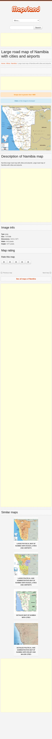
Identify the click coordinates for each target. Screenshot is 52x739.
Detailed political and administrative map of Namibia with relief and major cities (26, 651)
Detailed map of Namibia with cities (26, 616)
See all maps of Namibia (26, 279)
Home (3, 63)
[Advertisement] (26, 40)
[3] (16, 262)
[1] (4, 262)
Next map (46, 273)
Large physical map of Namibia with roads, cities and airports (26, 546)
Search (38, 27)
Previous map (7, 273)
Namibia (14, 63)
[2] (10, 262)
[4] (22, 262)
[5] (28, 262)
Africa (8, 63)
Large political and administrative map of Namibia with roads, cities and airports (26, 582)
